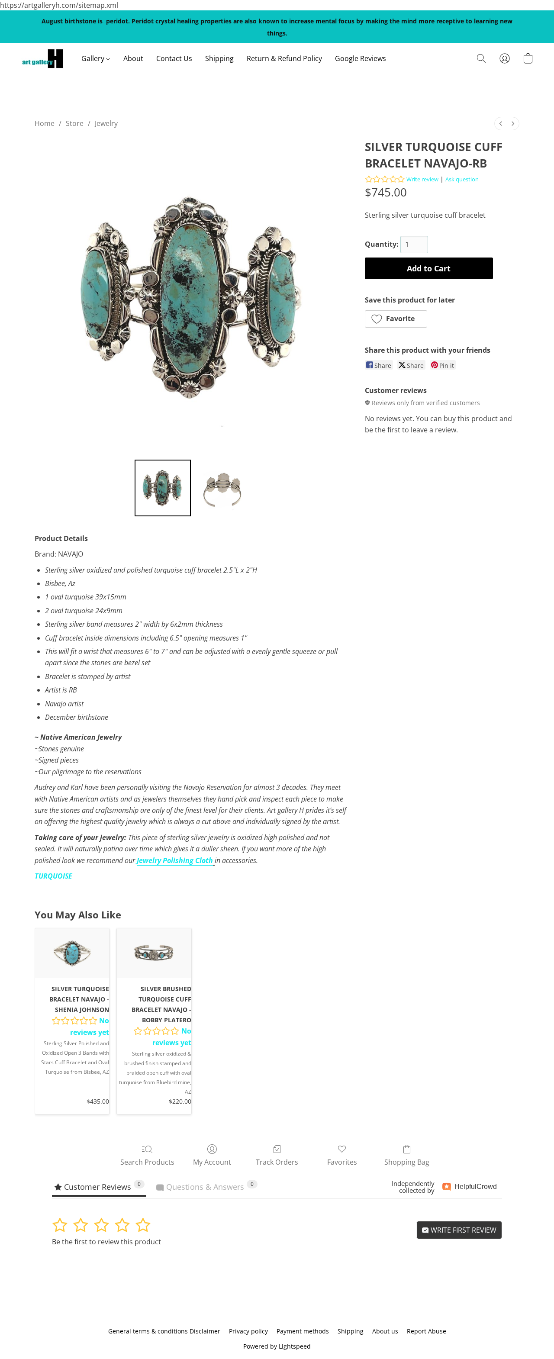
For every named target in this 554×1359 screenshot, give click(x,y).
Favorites (342, 1162)
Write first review (462, 1230)
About (133, 58)
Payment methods (303, 1331)
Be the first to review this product (106, 1241)
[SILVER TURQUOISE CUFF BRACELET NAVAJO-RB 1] (222, 488)
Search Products (147, 1162)
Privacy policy (248, 1331)
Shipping (219, 58)
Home (45, 123)
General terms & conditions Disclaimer (164, 1331)
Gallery (93, 58)
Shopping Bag (406, 1162)
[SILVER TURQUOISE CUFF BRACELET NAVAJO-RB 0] (163, 488)
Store (75, 123)
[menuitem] (501, 123)
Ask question (462, 179)
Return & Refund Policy (284, 58)
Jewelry (106, 123)
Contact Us (174, 58)
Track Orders (277, 1162)
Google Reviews (360, 58)
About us (385, 1331)
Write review (422, 179)
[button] (42, 58)
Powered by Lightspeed (277, 1346)
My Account (212, 1162)
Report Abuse (426, 1331)
